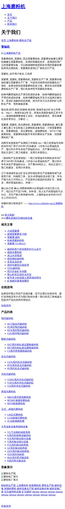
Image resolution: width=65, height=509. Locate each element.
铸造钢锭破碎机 (15, 258)
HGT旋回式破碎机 (17, 324)
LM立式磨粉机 (15, 414)
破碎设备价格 (41, 488)
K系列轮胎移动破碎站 (19, 435)
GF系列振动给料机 (17, 448)
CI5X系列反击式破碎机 (19, 362)
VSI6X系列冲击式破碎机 (20, 379)
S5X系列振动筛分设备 (19, 438)
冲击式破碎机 (8, 374)
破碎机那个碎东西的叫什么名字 (24, 249)
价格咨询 (6, 506)
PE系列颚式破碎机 (17, 327)
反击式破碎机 (8, 356)
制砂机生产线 (8, 485)
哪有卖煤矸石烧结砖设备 (19, 218)
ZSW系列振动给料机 (18, 451)
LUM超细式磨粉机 (17, 418)
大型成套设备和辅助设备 (14, 426)
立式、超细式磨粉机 (12, 409)
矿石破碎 (26, 491)
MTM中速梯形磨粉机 (18, 400)
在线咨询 (6, 305)
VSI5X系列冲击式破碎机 (20, 383)
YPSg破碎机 (13, 268)
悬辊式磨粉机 (8, 391)
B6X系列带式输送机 (18, 457)
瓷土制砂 (10, 215)
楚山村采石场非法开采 (19, 274)
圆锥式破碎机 (8, 339)
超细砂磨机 (10, 488)
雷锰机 (5, 46)
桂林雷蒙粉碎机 (15, 240)
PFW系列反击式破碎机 (19, 365)
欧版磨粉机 (35, 485)
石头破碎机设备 (12, 491)
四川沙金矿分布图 (17, 271)
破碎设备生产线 (25, 488)
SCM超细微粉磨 (15, 421)
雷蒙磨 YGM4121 (16, 243)
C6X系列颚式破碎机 (18, 333)
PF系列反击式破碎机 (18, 368)
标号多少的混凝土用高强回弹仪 (24, 277)
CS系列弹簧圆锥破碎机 (19, 351)
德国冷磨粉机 (14, 252)
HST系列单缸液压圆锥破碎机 (23, 344)
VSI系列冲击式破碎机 (19, 386)
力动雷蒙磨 (13, 231)
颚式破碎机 (7, 318)
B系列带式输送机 (16, 460)
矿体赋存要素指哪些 (18, 281)
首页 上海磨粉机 (10, 40)
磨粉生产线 (25, 40)
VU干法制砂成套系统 (18, 432)
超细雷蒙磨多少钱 (17, 234)
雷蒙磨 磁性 (13, 237)
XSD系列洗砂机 (15, 454)
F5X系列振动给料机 (18, 445)
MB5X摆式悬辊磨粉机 (19, 397)
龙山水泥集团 (14, 255)
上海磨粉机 (22, 485)
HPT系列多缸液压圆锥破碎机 (23, 347)
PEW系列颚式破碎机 (18, 330)
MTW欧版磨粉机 (16, 403)
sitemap (35, 491)
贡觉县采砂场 (14, 262)
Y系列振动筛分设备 (17, 441)
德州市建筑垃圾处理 (18, 265)
